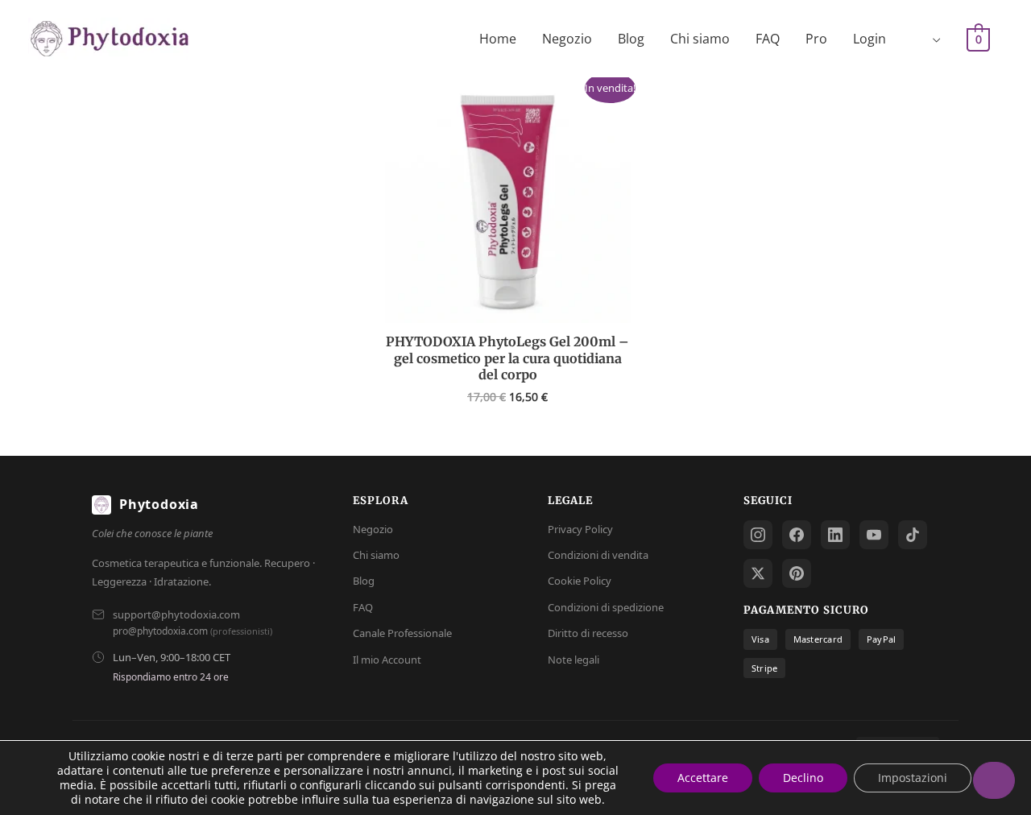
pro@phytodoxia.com (160, 631)
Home (497, 39)
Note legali (573, 659)
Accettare (702, 777)
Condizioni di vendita (598, 555)
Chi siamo (700, 39)
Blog (631, 39)
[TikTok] (912, 534)
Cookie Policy (579, 580)
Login (869, 39)
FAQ (768, 39)
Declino (803, 777)
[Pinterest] (796, 573)
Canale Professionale (402, 633)
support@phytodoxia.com (176, 614)
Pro (816, 39)
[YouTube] (873, 534)
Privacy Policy (580, 529)
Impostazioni (912, 777)
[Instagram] (757, 534)
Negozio (567, 39)
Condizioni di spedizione (606, 607)
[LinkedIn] (835, 534)
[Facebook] (796, 534)
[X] (757, 573)
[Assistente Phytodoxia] (994, 780)
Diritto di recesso (588, 633)
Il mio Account (387, 659)
